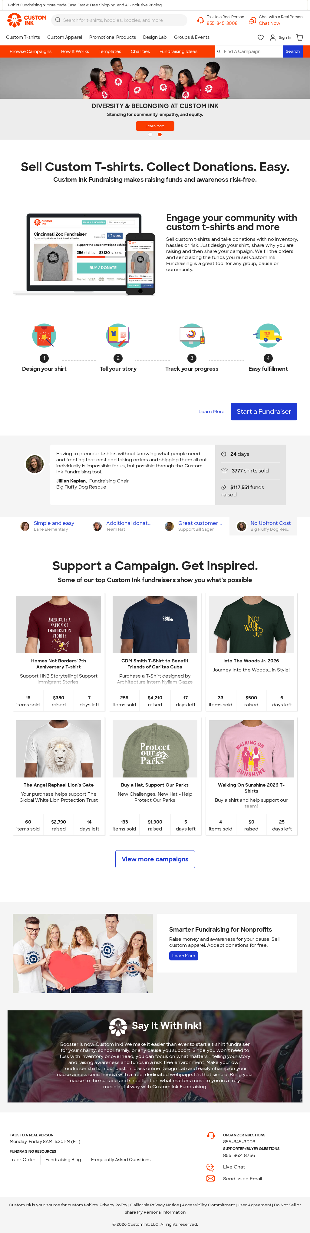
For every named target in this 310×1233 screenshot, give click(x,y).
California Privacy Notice (154, 1205)
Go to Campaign (58, 648)
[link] (26, 20)
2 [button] (160, 135)
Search (293, 51)
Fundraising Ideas (178, 51)
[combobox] (119, 20)
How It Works (75, 51)
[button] (281, 23)
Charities (140, 51)
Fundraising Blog (63, 1159)
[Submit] (57, 20)
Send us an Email (242, 1179)
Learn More (155, 126)
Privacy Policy (113, 1205)
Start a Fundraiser (264, 412)
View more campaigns (155, 859)
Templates (110, 51)
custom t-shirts (83, 1205)
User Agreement (254, 1205)
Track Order (22, 1159)
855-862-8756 (239, 1155)
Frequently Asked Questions (120, 1159)
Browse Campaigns (30, 51)
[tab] (49, 526)
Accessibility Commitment (208, 1205)
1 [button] (151, 135)
